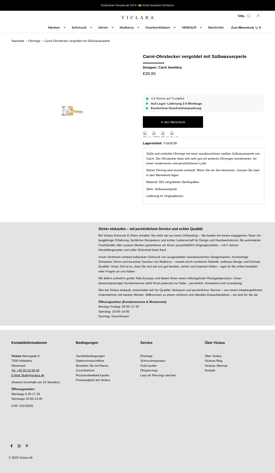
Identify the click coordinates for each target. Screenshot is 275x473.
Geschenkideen (157, 27)
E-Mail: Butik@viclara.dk (27, 375)
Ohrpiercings (149, 370)
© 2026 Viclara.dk (21, 457)
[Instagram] (19, 446)
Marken (54, 27)
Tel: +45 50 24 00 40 (25, 370)
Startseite (17, 41)
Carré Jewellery (170, 67)
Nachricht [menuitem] (216, 27)
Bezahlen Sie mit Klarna (92, 365)
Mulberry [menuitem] (127, 27)
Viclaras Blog (213, 360)
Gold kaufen (148, 365)
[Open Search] (249, 15)
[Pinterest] (27, 446)
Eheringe (146, 356)
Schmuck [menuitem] (79, 27)
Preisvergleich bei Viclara (93, 380)
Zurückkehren (85, 370)
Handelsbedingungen (90, 356)
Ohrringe (34, 41)
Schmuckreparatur (152, 360)
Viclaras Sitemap (216, 365)
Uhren (103, 27)
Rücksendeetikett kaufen (92, 375)
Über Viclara (213, 356)
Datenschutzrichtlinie (90, 360)
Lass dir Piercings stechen (158, 375)
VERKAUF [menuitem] (189, 27)
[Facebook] (11, 446)
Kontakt (210, 370)
